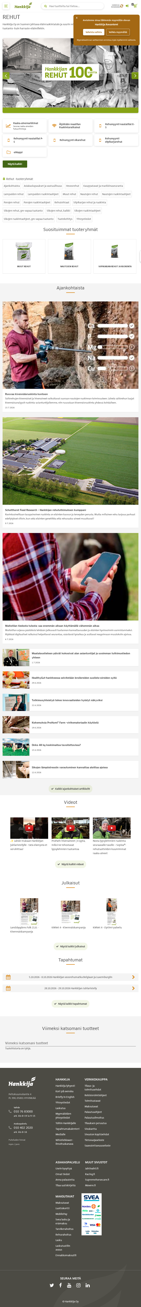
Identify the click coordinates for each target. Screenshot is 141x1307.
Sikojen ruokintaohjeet (87, 210)
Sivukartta (91, 1129)
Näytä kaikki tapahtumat (72, 1004)
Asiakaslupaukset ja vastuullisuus (43, 186)
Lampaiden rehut (14, 194)
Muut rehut (69, 194)
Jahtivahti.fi (92, 1168)
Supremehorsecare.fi (97, 1179)
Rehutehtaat (62, 202)
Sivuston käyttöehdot (97, 1134)
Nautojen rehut (89, 194)
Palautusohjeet (93, 1112)
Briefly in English (65, 1097)
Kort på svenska (64, 1091)
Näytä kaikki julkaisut (72, 946)
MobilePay (61, 1214)
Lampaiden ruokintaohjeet (43, 194)
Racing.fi (90, 1174)
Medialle (61, 1134)
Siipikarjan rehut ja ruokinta (89, 202)
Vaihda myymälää (118, 32)
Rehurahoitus (63, 1234)
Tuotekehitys (65, 219)
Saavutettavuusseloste (98, 1145)
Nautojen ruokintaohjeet (116, 194)
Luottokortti (62, 1208)
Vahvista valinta (94, 32)
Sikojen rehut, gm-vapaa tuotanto (23, 210)
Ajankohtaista (12, 186)
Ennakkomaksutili (66, 1255)
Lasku (59, 1240)
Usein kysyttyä (64, 1168)
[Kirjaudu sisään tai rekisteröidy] (127, 6)
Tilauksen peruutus (96, 1123)
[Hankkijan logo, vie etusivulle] (24, 5)
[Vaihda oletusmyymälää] (121, 6)
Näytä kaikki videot (72, 864)
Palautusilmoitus (94, 1117)
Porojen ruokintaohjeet (37, 202)
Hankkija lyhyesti (65, 1086)
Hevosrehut (72, 186)
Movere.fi (90, 1185)
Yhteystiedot (84, 219)
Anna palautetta (65, 1179)
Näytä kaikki (15, 164)
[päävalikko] (6, 6)
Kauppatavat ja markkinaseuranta (103, 186)
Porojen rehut (12, 202)
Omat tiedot (63, 1174)
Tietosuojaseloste (94, 1140)
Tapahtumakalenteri (67, 1129)
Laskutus (61, 1108)
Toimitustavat (93, 1101)
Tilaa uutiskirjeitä (65, 1185)
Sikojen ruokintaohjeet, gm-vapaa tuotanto (28, 219)
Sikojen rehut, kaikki (58, 210)
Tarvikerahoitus (64, 1229)
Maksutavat (91, 1106)
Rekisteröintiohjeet (96, 1095)
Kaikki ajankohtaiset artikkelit (72, 789)
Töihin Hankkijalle (66, 1123)
